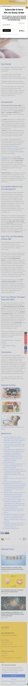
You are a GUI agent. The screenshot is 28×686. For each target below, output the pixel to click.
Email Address (7, 24)
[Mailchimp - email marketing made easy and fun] (21, 31)
